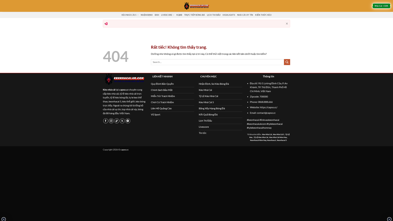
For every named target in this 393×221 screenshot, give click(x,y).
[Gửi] (287, 62)
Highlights (229, 15)
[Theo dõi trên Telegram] (127, 120)
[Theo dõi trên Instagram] (111, 120)
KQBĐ (179, 15)
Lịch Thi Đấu (213, 15)
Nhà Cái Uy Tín (245, 15)
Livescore (166, 15)
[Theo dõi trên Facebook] (105, 120)
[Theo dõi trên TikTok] (116, 120)
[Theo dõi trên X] (122, 120)
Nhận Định (147, 15)
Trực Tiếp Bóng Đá (194, 15)
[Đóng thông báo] (287, 23)
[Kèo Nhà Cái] (196, 6)
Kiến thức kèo (263, 15)
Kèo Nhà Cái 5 (129, 15)
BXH (157, 15)
